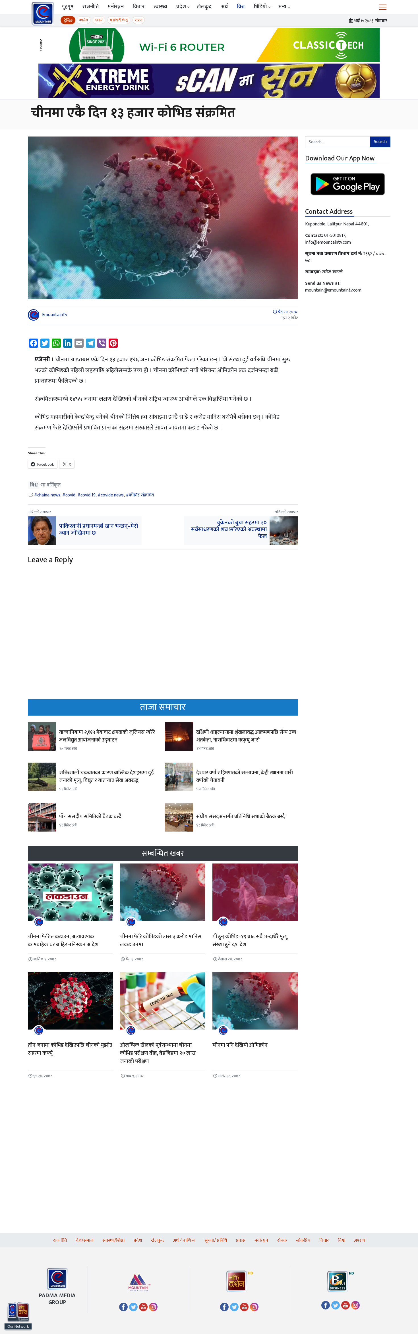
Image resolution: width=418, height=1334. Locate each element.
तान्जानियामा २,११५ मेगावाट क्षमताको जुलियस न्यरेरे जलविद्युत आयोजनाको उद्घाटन (107, 736)
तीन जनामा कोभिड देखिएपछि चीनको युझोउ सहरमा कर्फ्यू (70, 1049)
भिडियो (260, 7)
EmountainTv (54, 315)
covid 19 (88, 495)
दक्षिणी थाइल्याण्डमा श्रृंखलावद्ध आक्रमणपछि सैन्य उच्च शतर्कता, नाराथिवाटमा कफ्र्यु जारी (246, 736)
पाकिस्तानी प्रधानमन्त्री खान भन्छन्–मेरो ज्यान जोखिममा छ (98, 529)
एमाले (99, 20)
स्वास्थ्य (160, 7)
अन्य (282, 7)
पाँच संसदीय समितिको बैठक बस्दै (90, 816)
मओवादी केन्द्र (119, 20)
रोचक (282, 1240)
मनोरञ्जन (116, 7)
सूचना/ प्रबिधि (215, 1240)
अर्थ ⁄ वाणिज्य (184, 1240)
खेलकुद (204, 7)
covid (70, 495)
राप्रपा (138, 20)
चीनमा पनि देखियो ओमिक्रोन (240, 1045)
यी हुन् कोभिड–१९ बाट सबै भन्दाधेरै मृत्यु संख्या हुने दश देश (249, 940)
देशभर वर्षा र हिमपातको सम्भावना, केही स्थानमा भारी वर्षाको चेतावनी (244, 777)
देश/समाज (84, 1240)
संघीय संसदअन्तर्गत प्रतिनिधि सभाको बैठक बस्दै (240, 816)
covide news (112, 495)
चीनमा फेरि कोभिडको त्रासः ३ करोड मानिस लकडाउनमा (160, 940)
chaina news (48, 495)
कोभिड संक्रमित (141, 495)
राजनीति (90, 7)
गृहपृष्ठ (67, 7)
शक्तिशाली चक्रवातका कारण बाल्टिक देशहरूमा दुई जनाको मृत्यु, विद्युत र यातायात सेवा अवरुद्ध (106, 777)
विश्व (241, 7)
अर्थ (224, 7)
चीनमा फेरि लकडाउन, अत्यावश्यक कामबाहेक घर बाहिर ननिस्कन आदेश (63, 940)
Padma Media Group (57, 1299)
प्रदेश (181, 7)
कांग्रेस (83, 20)
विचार (138, 7)
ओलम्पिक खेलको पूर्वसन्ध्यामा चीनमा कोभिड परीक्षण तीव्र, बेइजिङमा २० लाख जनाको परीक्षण (158, 1053)
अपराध (359, 1240)
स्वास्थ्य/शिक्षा (113, 1240)
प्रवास (240, 1240)
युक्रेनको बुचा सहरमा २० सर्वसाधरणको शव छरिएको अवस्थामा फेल (229, 529)
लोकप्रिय (303, 1240)
